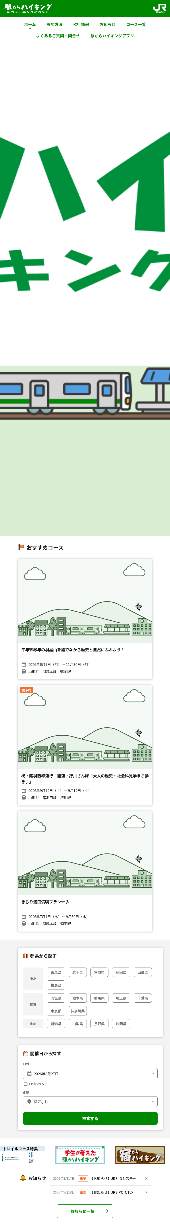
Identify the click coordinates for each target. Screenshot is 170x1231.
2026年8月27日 (46, 1073)
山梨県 (77, 1023)
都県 (26, 1092)
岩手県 (77, 972)
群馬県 (99, 998)
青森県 (56, 972)
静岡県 (121, 1023)
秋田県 (121, 972)
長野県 (99, 1023)
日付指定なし (38, 1084)
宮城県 (99, 972)
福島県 (56, 985)
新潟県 (56, 1023)
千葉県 (142, 998)
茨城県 (56, 998)
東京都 (56, 1010)
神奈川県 (78, 1010)
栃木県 (77, 998)
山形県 (142, 972)
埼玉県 (121, 998)
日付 (26, 1064)
